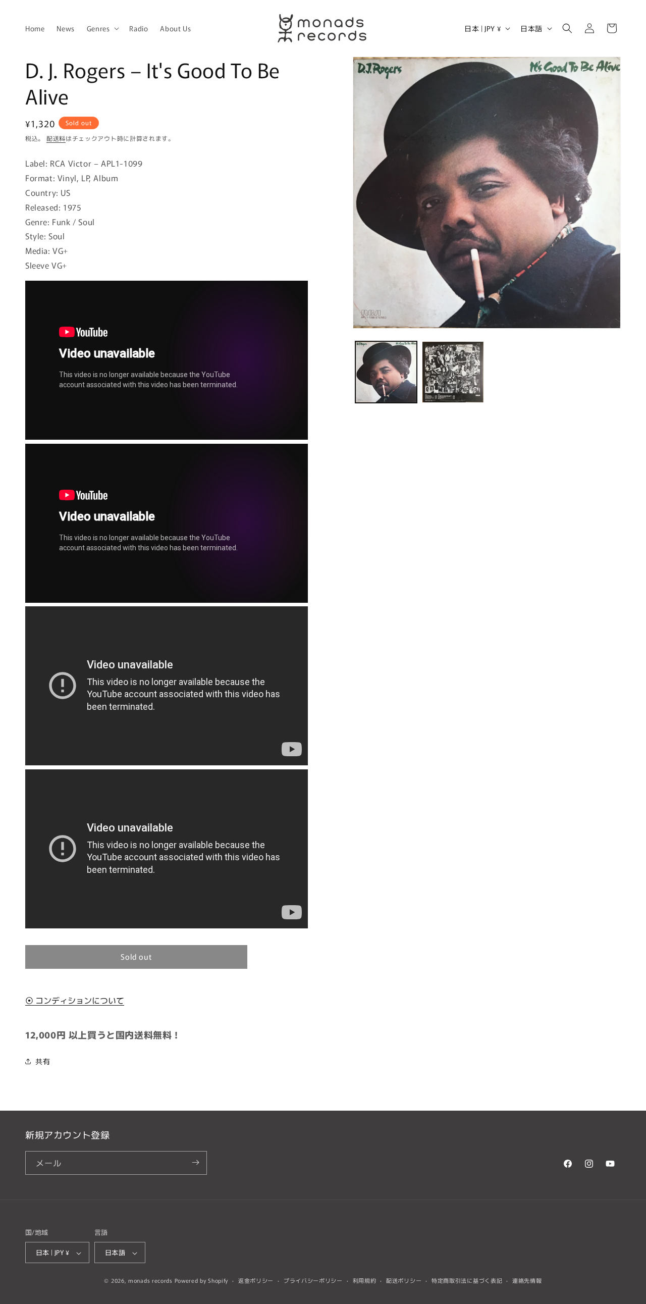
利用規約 (364, 1280)
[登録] (195, 1162)
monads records (150, 1281)
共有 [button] (42, 1061)
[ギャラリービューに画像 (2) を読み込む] (452, 372)
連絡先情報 (527, 1280)
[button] (102, 28)
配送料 (56, 138)
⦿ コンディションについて (74, 1000)
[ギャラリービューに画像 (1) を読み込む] (386, 372)
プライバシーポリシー (313, 1280)
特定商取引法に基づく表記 (467, 1280)
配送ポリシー (403, 1280)
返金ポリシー (256, 1280)
